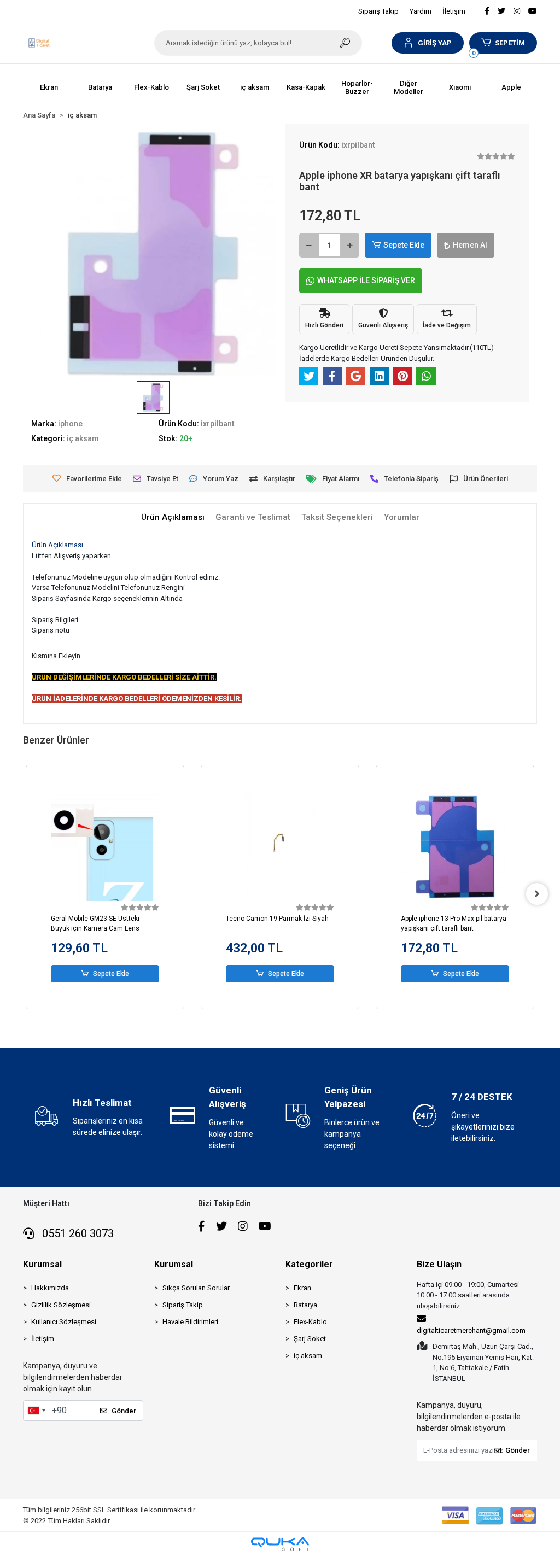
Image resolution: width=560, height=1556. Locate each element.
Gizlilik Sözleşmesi (61, 1305)
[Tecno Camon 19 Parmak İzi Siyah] (280, 847)
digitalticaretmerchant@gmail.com (471, 1330)
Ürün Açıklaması (57, 545)
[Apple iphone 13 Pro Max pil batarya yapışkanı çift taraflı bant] (455, 847)
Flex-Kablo (310, 1322)
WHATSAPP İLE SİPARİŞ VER (366, 280)
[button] (427, 43)
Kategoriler (309, 1264)
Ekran (302, 1288)
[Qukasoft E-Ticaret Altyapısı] (280, 1544)
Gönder (124, 1411)
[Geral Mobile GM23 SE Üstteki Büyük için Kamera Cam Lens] (105, 847)
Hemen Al (470, 245)
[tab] (173, 517)
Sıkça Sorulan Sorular (196, 1288)
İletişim (453, 11)
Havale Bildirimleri (190, 1322)
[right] (537, 894)
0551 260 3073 (76, 1233)
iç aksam (308, 1356)
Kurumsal (42, 1264)
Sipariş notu (50, 630)
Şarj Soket (310, 1339)
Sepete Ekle (403, 245)
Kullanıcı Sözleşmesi (63, 1322)
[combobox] (36, 1410)
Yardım (420, 11)
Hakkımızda (50, 1288)
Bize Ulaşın (439, 1264)
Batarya (305, 1305)
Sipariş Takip (378, 11)
